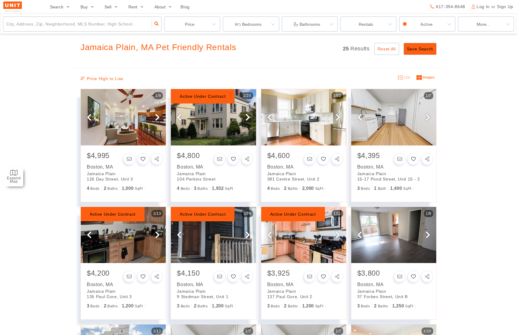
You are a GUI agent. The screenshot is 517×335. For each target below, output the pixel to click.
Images (428, 77)
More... (483, 24)
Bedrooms (251, 24)
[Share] (157, 159)
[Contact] (129, 159)
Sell (107, 6)
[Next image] (157, 117)
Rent (132, 6)
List (406, 77)
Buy (84, 6)
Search (56, 6)
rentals (366, 24)
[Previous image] (89, 117)
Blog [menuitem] (185, 6)
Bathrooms (309, 24)
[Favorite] (143, 159)
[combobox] (7, 24)
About (159, 6)
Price (189, 24)
